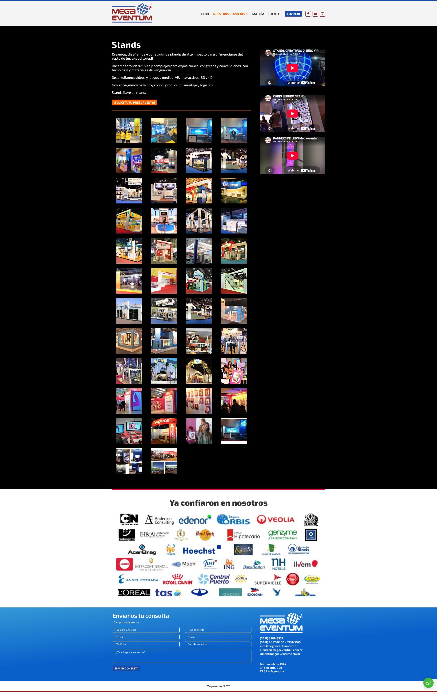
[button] (428, 683)
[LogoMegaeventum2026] (132, 4)
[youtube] (315, 14)
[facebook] (308, 14)
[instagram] (322, 14)
